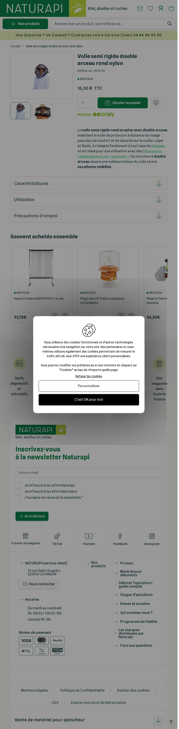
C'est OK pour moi (88, 400)
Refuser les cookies (89, 376)
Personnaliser (89, 386)
